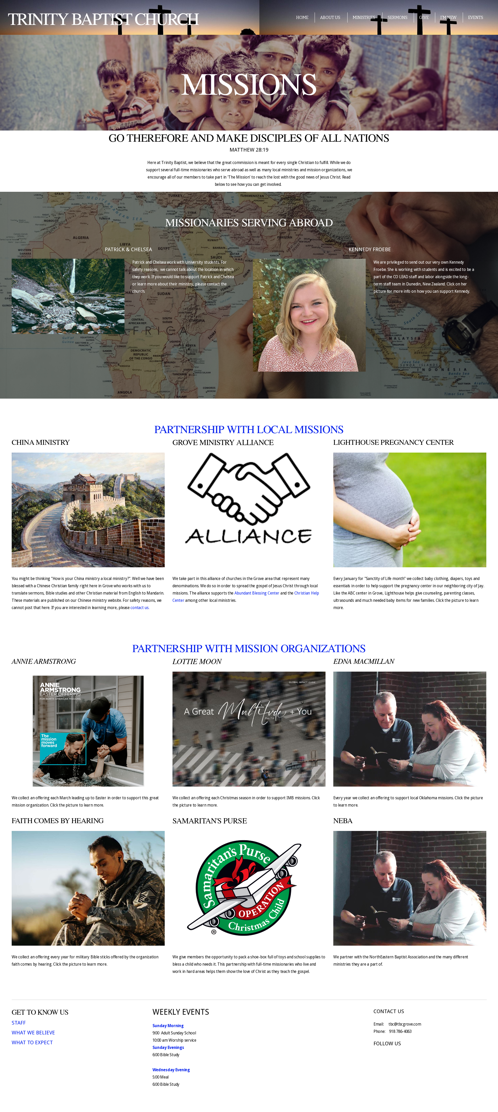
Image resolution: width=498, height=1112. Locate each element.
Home (302, 17)
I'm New (448, 17)
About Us (330, 17)
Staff (19, 1023)
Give (424, 17)
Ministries (364, 17)
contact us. (139, 607)
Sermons (397, 17)
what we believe (33, 1032)
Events (475, 17)
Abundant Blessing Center (257, 593)
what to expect (32, 1042)
